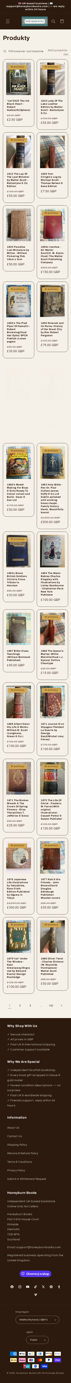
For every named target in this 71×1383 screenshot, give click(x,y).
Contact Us (14, 1136)
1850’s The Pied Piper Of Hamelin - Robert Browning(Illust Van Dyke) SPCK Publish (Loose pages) (18, 332)
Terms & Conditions (19, 1162)
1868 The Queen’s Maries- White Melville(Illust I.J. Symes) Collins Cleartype (52, 657)
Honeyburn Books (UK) (28, 1373)
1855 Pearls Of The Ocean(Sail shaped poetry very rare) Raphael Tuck (17, 412)
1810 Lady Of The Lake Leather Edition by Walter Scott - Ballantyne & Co (52, 106)
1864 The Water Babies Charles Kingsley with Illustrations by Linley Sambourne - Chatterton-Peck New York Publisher (52, 584)
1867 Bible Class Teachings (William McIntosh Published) (18, 656)
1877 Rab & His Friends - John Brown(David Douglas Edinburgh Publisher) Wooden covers (50, 888)
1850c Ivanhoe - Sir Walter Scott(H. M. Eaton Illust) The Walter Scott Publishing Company (52, 255)
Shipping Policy (17, 1144)
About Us (13, 1127)
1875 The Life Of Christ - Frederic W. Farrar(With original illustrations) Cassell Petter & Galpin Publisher (51, 809)
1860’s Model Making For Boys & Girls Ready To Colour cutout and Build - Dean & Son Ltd (18, 492)
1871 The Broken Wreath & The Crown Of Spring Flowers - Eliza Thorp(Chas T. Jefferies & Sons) (18, 808)
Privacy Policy (16, 1170)
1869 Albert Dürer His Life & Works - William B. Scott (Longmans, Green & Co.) (18, 730)
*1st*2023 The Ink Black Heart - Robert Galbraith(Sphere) (18, 105)
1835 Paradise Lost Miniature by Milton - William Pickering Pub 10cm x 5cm (18, 253)
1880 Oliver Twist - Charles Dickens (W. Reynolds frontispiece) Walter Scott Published (52, 966)
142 (51, 1005)
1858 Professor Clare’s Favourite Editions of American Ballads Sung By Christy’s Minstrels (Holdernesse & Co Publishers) (52, 417)
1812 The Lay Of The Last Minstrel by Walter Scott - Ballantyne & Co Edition (18, 180)
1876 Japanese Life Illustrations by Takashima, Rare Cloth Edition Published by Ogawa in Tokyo (18, 888)
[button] (7, 21)
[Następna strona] (61, 1005)
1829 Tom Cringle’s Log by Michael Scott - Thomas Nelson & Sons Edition (52, 180)
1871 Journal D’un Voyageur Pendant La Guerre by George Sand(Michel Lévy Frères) (52, 732)
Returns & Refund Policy (22, 1153)
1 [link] (10, 1005)
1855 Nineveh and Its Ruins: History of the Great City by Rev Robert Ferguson (52, 329)
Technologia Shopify (53, 1373)
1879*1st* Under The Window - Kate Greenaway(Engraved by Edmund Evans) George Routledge (18, 968)
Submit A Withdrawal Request (26, 1179)
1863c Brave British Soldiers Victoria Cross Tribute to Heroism (17, 579)
